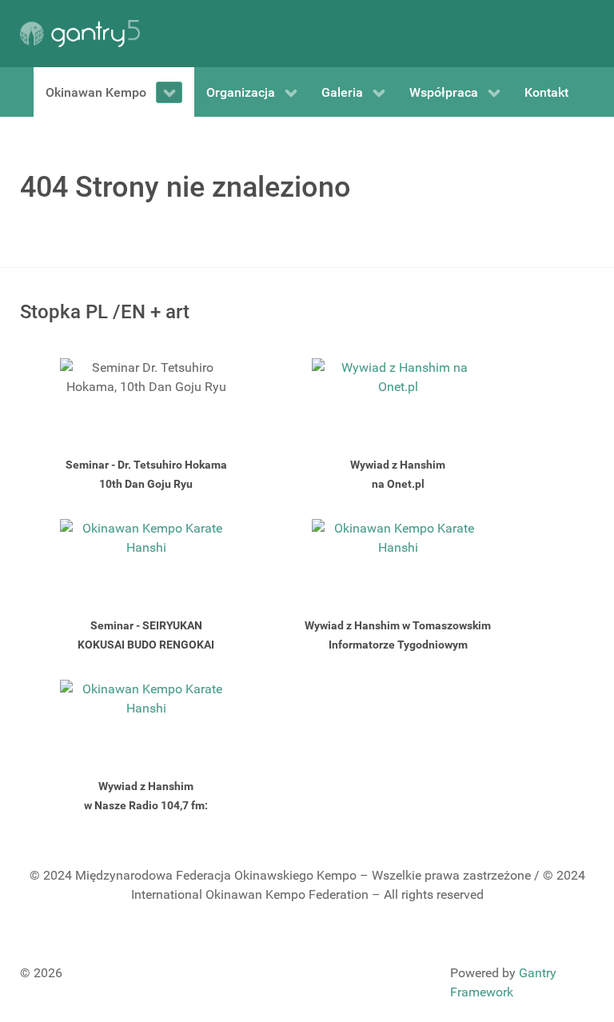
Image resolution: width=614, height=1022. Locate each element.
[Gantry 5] (80, 33)
